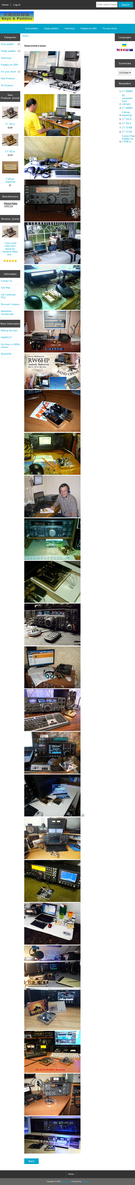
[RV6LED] (52, 687)
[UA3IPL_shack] (53, 1115)
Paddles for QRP (89, 28)
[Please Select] (10, 203)
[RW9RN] (52, 730)
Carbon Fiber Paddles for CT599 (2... (128, 139)
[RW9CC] (52, 431)
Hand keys (70, 28)
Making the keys (9, 330)
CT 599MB (127, 91)
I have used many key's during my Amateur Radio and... (10, 249)
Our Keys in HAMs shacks (10, 345)
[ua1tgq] (52, 352)
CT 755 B (10, 151)
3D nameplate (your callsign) (127, 99)
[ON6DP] (52, 645)
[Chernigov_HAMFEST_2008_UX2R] (52, 135)
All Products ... (8, 85)
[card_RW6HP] (52, 388)
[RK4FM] (52, 559)
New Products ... (9, 78)
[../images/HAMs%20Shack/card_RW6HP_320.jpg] (81, 431)
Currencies (125, 63)
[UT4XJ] (52, 474)
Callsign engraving (10, 180)
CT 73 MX (127, 132)
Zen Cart (85, 1181)
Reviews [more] (10, 218)
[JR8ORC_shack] (54, 815)
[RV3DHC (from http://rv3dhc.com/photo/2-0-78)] (52, 309)
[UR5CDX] (10, 206)
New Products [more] (10, 96)
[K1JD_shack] (53, 944)
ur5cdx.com (65, 1181)
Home (5, 4)
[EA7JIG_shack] (52, 1153)
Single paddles (51, 28)
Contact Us (6, 281)
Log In (16, 4)
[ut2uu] (53, 773)
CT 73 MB (127, 127)
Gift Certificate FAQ (8, 296)
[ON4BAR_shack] (53, 1029)
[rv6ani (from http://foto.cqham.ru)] (52, 263)
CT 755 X (10, 124)
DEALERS (6, 354)
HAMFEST (6, 337)
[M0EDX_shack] (52, 858)
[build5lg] (52, 221)
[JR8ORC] (52, 602)
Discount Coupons (10, 304)
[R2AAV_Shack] (53, 1072)
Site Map (5, 287)
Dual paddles (31, 28)
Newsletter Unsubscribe (7, 312)
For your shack (110, 28)
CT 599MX (127, 108)
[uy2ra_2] (52, 92)
